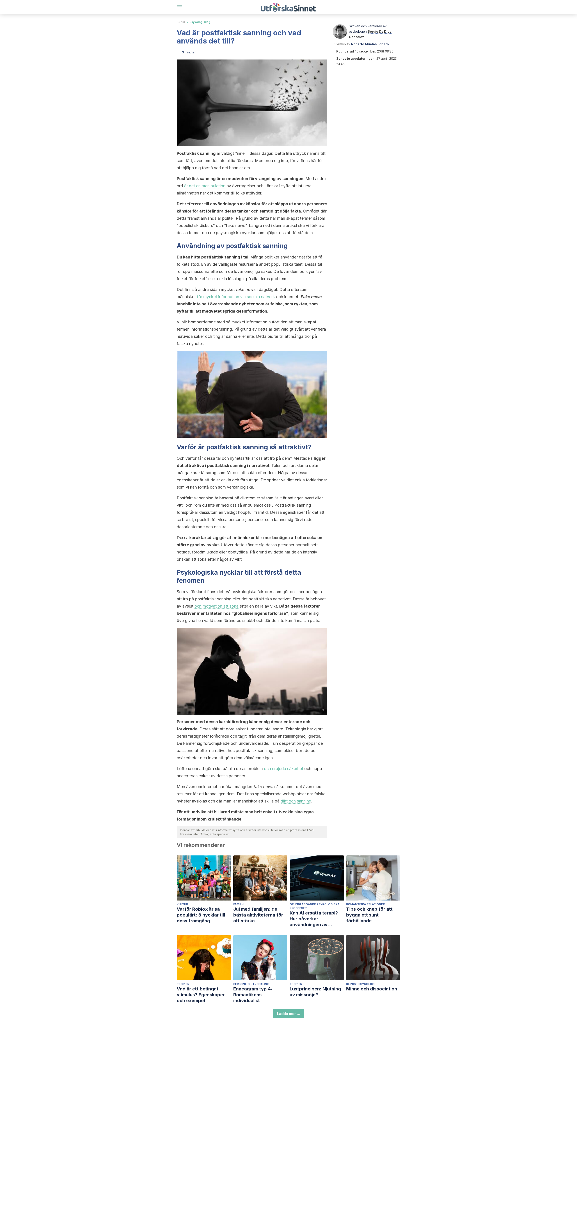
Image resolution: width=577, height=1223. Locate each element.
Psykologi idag (200, 22)
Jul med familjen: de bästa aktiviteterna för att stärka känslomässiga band (258, 915)
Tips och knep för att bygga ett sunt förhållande (369, 915)
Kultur (181, 22)
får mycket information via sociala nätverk (236, 296)
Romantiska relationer (365, 904)
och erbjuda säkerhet (283, 768)
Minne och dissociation (371, 989)
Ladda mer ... (288, 1013)
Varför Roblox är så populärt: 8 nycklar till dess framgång (201, 915)
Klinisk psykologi (360, 984)
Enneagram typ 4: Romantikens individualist (252, 994)
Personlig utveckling (251, 984)
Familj (238, 904)
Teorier (183, 984)
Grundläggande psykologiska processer (314, 906)
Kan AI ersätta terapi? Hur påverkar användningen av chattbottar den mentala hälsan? (316, 919)
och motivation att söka (216, 606)
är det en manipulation (204, 185)
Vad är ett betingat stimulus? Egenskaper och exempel (201, 994)
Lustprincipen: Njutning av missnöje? (315, 991)
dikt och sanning (296, 801)
